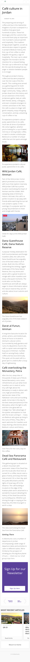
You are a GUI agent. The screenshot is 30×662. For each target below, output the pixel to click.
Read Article (8, 638)
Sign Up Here (15, 588)
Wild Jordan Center (18, 179)
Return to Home (15, 645)
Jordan (13, 27)
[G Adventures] (5, 2)
